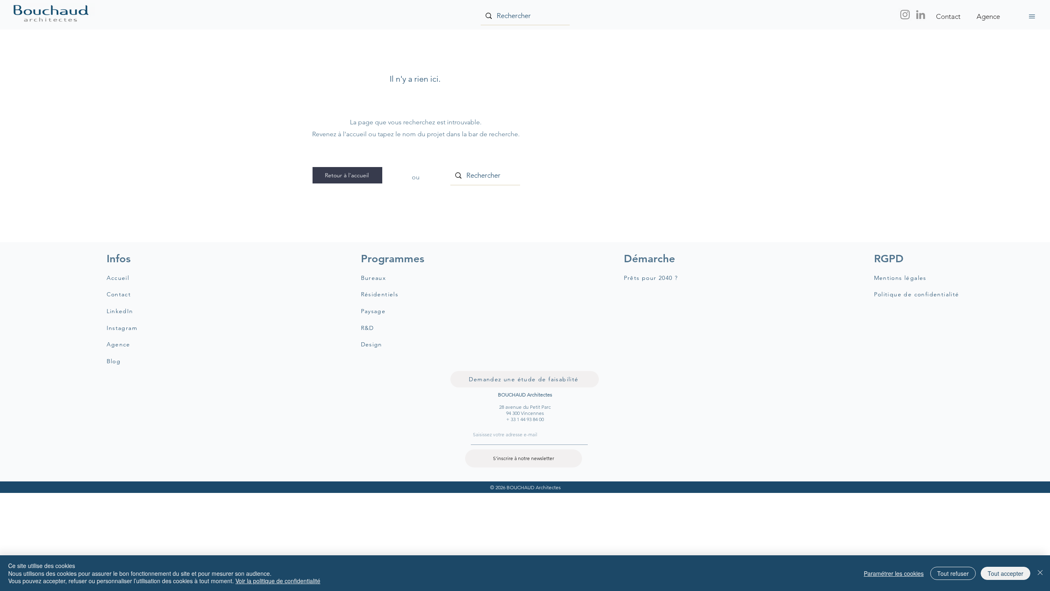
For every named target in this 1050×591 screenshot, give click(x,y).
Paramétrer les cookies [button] (894, 573)
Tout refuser (953, 573)
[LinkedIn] (920, 14)
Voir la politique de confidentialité (277, 581)
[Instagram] (905, 14)
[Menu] (1032, 16)
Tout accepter (1005, 573)
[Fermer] (1040, 573)
